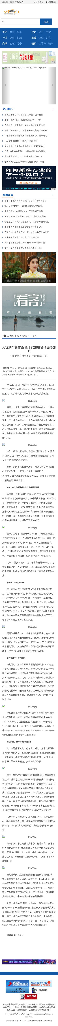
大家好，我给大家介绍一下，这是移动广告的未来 (25, 232)
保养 (41, 31)
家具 (48, 37)
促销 (12, 37)
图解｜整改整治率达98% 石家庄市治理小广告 (23, 242)
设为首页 (39, 2)
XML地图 (27, 1020)
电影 (48, 31)
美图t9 (20, 935)
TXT (41, 1020)
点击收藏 (52, 2)
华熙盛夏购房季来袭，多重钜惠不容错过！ (22, 248)
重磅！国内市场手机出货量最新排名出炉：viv (23, 227)
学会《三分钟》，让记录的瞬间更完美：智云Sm (24, 130)
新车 (12, 31)
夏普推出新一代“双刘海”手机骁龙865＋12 (22, 156)
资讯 (24, 335)
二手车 (42, 43)
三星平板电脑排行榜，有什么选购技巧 (20, 237)
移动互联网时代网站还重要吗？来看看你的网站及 (25, 222)
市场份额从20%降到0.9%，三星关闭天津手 (22, 211)
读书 (50, 43)
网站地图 (36, 1020)
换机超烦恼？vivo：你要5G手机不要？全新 (22, 115)
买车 (19, 31)
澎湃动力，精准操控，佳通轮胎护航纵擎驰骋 (23, 125)
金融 (12, 43)
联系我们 (18, 1020)
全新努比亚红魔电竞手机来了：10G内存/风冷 (23, 146)
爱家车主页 (13, 335)
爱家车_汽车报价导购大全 (13, 2)
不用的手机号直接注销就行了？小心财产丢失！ (24, 201)
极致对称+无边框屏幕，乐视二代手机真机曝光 (24, 216)
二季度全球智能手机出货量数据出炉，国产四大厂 (25, 135)
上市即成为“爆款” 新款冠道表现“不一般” (21, 120)
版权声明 (48, 1020)
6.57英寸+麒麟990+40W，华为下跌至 (20, 141)
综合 (19, 43)
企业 (41, 37)
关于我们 (10, 1020)
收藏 (19, 37)
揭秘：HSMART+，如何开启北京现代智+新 (22, 206)
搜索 (46, 21)
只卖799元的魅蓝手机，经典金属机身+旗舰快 (23, 151)
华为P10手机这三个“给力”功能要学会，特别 (23, 162)
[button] (6, 85)
